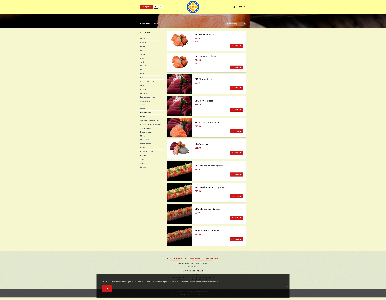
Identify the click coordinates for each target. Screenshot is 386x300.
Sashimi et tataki (146, 112)
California (143, 93)
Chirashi (143, 109)
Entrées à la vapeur (146, 151)
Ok (107, 289)
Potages (143, 155)
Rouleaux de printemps (148, 97)
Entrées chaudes (146, 132)
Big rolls (143, 116)
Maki (142, 85)
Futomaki (143, 89)
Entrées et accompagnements (150, 124)
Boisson (143, 167)
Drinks (142, 147)
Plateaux (143, 46)
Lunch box (143, 42)
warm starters (145, 101)
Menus (142, 39)
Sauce (142, 159)
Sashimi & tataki (145, 128)
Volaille (142, 62)
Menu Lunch (144, 140)
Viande (142, 54)
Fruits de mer (144, 58)
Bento (142, 50)
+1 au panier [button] (236, 46)
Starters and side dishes (148, 81)
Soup (142, 73)
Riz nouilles (144, 66)
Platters (143, 70)
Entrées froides (145, 144)
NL (161, 7)
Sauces (142, 163)
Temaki (142, 105)
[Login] (234, 7)
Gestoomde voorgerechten (149, 120)
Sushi (142, 77)
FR (156, 7)
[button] (242, 7)
